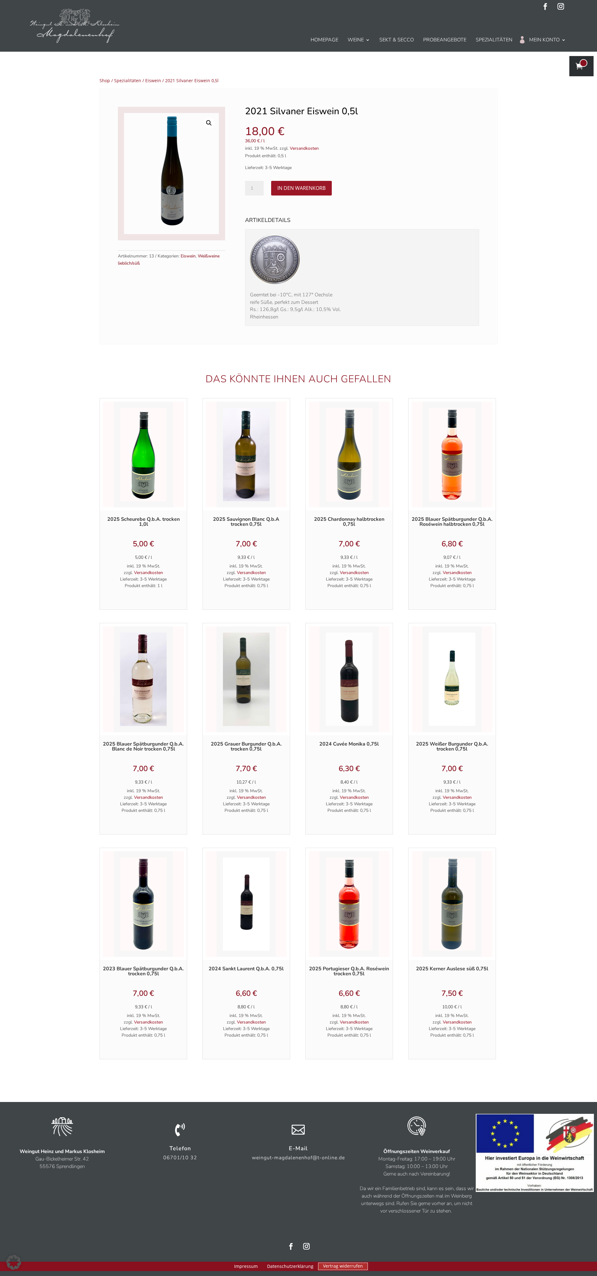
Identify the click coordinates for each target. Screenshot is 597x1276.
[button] (209, 123)
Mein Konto (544, 39)
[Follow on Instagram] (560, 6)
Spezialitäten (494, 39)
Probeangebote (444, 39)
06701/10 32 (180, 1157)
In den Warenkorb (301, 188)
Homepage (324, 39)
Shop (105, 80)
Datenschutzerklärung (290, 1266)
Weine (356, 39)
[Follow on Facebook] (545, 6)
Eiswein (153, 80)
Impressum (246, 1266)
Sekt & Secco (396, 39)
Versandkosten (304, 148)
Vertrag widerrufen (343, 1266)
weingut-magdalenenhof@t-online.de (298, 1157)
